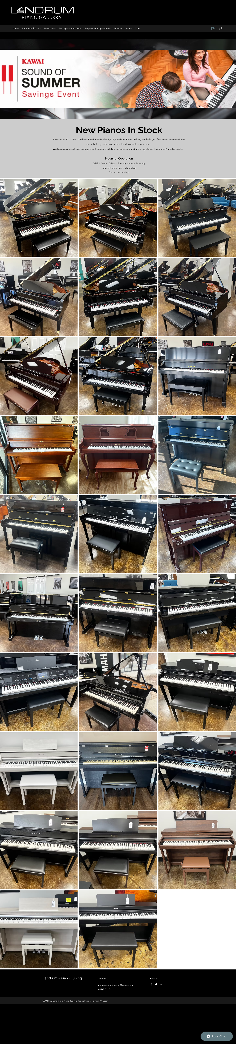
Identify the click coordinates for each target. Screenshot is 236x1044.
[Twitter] (156, 984)
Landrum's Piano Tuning (62, 978)
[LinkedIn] (160, 984)
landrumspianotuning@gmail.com (116, 984)
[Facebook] (151, 984)
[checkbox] (7, 328)
